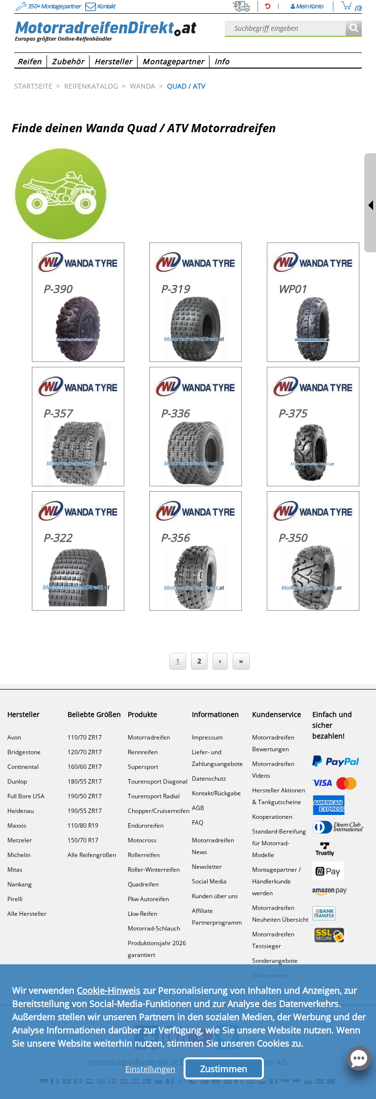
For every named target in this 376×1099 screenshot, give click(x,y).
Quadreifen (143, 884)
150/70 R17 (83, 840)
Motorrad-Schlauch (154, 928)
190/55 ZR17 (85, 811)
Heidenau (20, 811)
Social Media (209, 881)
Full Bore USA (26, 796)
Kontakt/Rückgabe (216, 793)
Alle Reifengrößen (92, 855)
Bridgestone (24, 752)
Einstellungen (150, 1069)
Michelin (18, 855)
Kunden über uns (215, 896)
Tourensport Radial (154, 796)
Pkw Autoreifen (148, 899)
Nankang (19, 884)
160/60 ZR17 (85, 767)
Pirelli (15, 899)
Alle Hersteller (27, 913)
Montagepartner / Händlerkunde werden (276, 881)
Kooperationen (272, 816)
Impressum (207, 737)
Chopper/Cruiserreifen (158, 811)
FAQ (197, 822)
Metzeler (19, 840)
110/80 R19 (83, 825)
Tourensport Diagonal (158, 781)
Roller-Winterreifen (154, 869)
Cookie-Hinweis (109, 990)
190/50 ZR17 (85, 796)
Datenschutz (209, 778)
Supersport (143, 767)
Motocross (142, 840)
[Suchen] (354, 29)
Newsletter (207, 866)
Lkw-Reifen (142, 913)
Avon (14, 737)
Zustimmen (223, 1069)
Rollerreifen (144, 855)
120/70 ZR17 (85, 752)
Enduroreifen (146, 825)
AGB (198, 808)
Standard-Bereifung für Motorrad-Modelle (279, 843)
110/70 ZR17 (85, 737)
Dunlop (17, 781)
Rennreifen (143, 752)
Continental (23, 767)
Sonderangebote (275, 960)
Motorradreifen (149, 737)
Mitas (15, 869)
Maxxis (16, 825)
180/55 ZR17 (85, 781)
